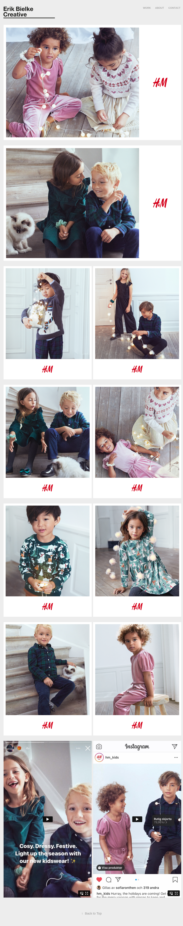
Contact (174, 7)
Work (147, 7)
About (159, 7)
